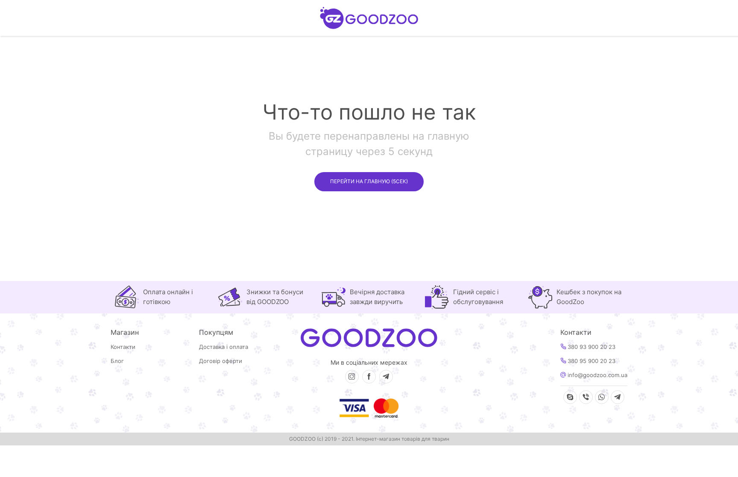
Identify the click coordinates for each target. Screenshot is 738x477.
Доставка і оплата (223, 347)
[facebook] (369, 376)
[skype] (570, 397)
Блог (117, 361)
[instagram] (352, 376)
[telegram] (386, 376)
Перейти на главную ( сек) (369, 181)
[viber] (586, 397)
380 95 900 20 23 (590, 361)
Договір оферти (220, 361)
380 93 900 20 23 (590, 347)
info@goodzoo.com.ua (596, 375)
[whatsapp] (602, 397)
